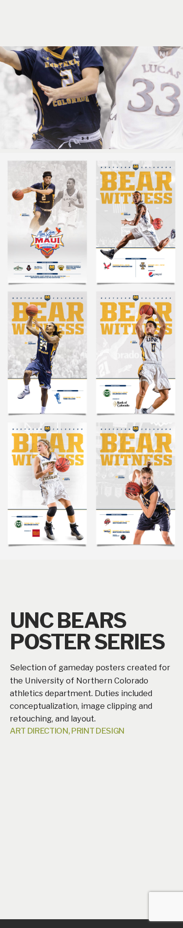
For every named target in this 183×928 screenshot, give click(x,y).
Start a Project (136, 20)
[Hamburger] (23, 21)
